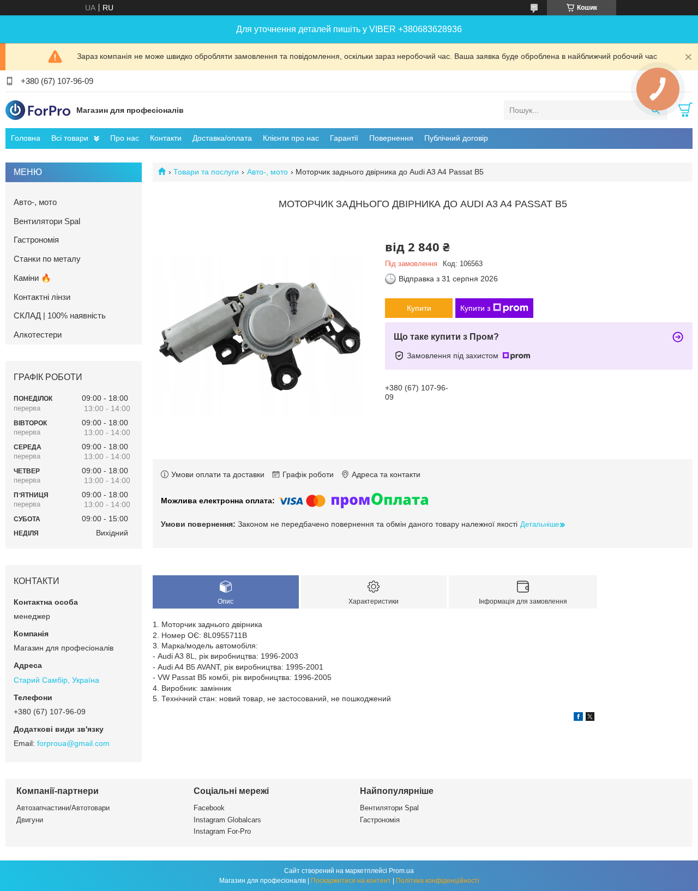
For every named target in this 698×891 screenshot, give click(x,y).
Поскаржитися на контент (351, 880)
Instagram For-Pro (222, 831)
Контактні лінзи (42, 297)
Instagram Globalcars (227, 820)
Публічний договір (456, 138)
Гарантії (344, 138)
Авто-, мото (267, 171)
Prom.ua (401, 871)
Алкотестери (38, 334)
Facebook (209, 808)
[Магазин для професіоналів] (38, 109)
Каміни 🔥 (32, 277)
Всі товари (69, 138)
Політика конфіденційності (437, 880)
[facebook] (578, 718)
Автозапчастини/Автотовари (63, 808)
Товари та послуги (206, 171)
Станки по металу (47, 258)
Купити (419, 308)
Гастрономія (36, 239)
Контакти (166, 138)
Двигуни (29, 820)
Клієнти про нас (291, 138)
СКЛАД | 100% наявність (60, 315)
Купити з (475, 308)
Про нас (124, 138)
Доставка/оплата (222, 138)
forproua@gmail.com (73, 743)
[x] (590, 718)
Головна (25, 138)
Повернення (391, 138)
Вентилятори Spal (47, 221)
